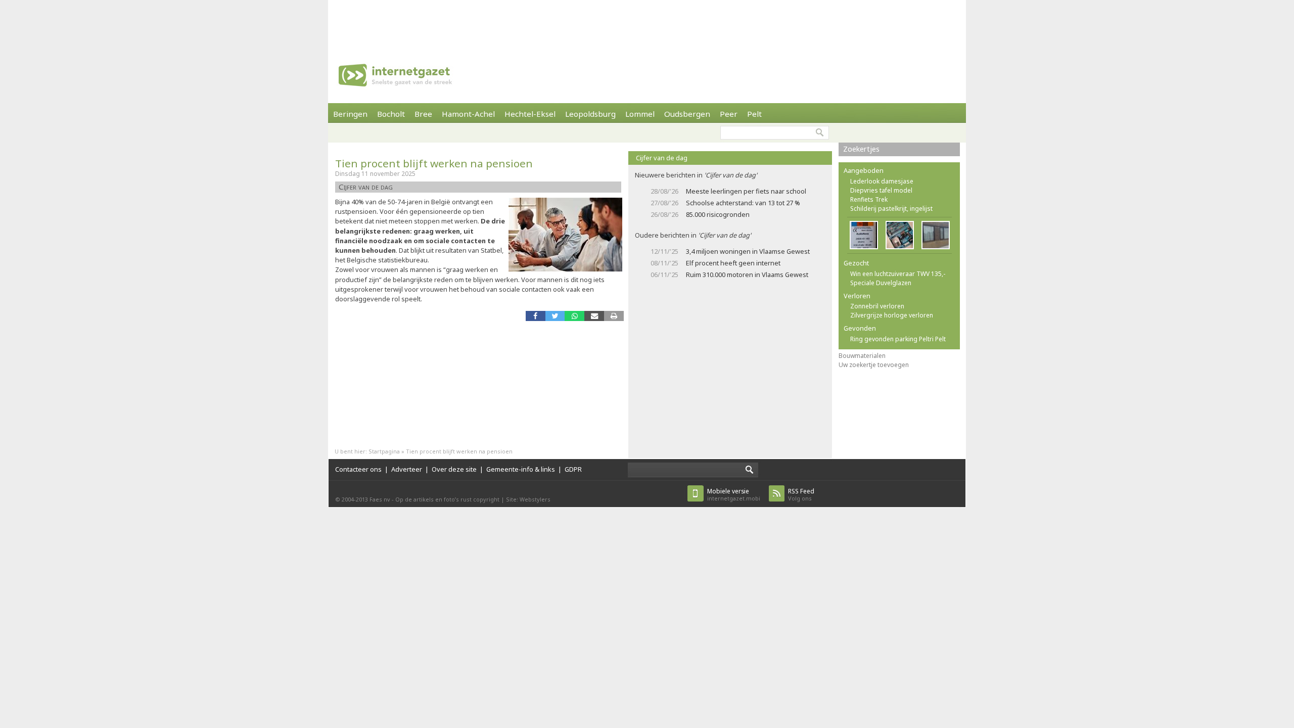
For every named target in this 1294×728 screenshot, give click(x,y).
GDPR (573, 469)
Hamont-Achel (468, 114)
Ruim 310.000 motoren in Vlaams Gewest (747, 274)
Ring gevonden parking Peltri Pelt (898, 339)
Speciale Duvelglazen (880, 283)
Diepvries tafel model (881, 190)
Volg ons (801, 494)
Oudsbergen (687, 114)
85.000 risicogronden (718, 214)
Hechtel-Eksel (530, 114)
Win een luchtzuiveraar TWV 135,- (897, 273)
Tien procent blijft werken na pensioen (434, 163)
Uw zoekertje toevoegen (874, 364)
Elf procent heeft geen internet (733, 262)
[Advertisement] (647, 23)
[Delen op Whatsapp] (574, 316)
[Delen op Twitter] (555, 316)
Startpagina (384, 451)
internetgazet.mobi (733, 494)
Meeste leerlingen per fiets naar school (746, 191)
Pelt (754, 114)
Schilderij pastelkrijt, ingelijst (891, 208)
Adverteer (406, 469)
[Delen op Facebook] (535, 316)
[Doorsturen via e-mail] (594, 316)
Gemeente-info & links (520, 469)
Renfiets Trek (869, 199)
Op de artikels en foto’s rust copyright (447, 499)
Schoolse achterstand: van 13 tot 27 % (743, 202)
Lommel (640, 114)
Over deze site (454, 469)
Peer (728, 114)
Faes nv (379, 499)
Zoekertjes (861, 149)
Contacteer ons (358, 469)
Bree (423, 114)
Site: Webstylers (528, 499)
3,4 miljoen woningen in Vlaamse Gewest (748, 251)
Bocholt (391, 114)
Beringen (350, 114)
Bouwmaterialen (862, 355)
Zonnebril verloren (877, 306)
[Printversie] (614, 316)
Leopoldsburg (590, 114)
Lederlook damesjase (881, 181)
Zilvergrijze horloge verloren (891, 315)
